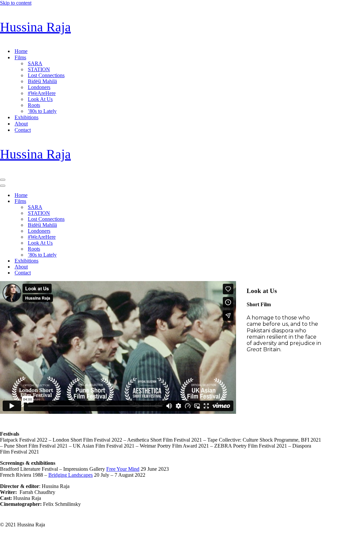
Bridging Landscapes (70, 475)
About (21, 123)
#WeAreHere (42, 93)
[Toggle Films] (116, 201)
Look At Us (40, 99)
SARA (35, 63)
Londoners (39, 87)
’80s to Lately (42, 111)
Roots (34, 105)
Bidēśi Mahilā (42, 81)
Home (21, 51)
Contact (23, 130)
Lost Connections (46, 75)
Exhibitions (26, 117)
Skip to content (15, 3)
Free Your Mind (122, 469)
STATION (39, 69)
